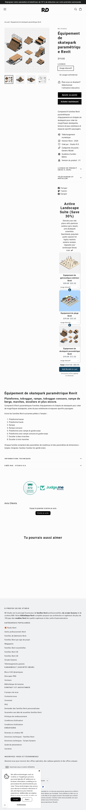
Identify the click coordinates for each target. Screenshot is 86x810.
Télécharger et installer (66, 177)
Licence (62, 64)
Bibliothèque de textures (14, 684)
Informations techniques (17, 458)
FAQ (6, 704)
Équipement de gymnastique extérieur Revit (69, 278)
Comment (8, 700)
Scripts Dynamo (10, 660)
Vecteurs (8, 680)
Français (41, 781)
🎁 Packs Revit (10, 628)
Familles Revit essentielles (15, 648)
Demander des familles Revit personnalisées (22, 708)
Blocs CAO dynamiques (13, 672)
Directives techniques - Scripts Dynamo (20, 741)
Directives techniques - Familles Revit (19, 737)
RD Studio (62, 29)
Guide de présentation (13, 745)
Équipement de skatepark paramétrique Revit (69, 351)
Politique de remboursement (15, 716)
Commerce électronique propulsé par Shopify (43, 802)
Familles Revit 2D (11, 656)
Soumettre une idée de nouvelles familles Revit (23, 712)
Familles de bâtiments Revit (15, 636)
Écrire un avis (43, 513)
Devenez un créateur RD (13, 733)
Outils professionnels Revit (15, 632)
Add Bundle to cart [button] (69, 367)
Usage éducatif (65, 68)
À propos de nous (11, 692)
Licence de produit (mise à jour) (67, 169)
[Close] (39, 771)
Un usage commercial (68, 75)
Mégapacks (9, 644)
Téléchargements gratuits (14, 664)
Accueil (7, 22)
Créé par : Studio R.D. (15, 465)
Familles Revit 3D (11, 652)
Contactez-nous (10, 696)
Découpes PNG (10, 676)
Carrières (8, 749)
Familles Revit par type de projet (17, 640)
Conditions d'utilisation (13, 721)
